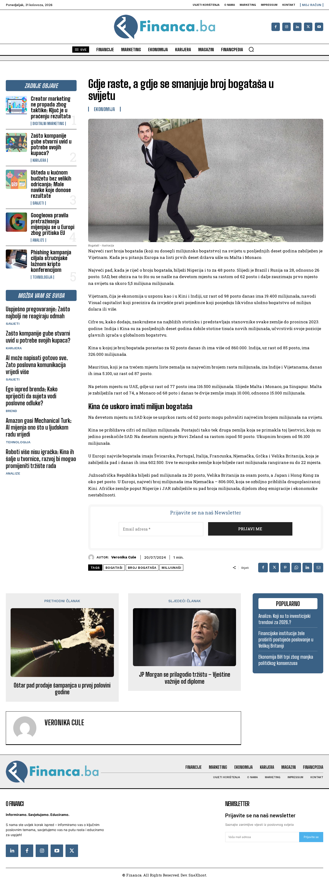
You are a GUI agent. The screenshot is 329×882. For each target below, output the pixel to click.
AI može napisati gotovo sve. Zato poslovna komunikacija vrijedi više (37, 364)
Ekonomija (104, 109)
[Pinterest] (285, 567)
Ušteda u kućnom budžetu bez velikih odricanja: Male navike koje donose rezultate (51, 184)
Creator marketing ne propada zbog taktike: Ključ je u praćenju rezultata (51, 107)
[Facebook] (275, 27)
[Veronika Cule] (92, 557)
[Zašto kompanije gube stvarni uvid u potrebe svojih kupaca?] (16, 142)
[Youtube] (319, 27)
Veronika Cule (123, 557)
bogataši (114, 567)
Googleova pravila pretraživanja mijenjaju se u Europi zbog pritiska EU (52, 224)
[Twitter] (72, 850)
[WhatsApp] (296, 567)
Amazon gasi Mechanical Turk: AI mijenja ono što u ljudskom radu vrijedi (39, 427)
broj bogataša (142, 567)
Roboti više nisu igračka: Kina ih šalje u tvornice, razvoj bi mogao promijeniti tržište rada (41, 458)
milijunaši (171, 567)
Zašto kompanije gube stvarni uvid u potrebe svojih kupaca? (51, 144)
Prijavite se (311, 837)
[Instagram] (286, 27)
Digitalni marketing (48, 123)
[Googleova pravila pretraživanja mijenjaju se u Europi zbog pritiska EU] (16, 222)
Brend (11, 411)
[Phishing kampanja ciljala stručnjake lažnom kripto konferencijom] (16, 259)
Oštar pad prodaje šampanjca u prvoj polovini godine (62, 689)
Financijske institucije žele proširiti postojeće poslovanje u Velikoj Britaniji (285, 639)
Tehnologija (42, 277)
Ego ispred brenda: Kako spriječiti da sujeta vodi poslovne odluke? (32, 396)
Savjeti (38, 203)
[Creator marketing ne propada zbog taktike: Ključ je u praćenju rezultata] (16, 105)
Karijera (39, 160)
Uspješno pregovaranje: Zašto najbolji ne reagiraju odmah (38, 312)
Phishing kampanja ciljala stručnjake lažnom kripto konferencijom (51, 261)
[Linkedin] (297, 27)
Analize (38, 240)
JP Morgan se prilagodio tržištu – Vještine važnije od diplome (184, 678)
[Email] (318, 567)
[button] (251, 49)
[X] (308, 27)
